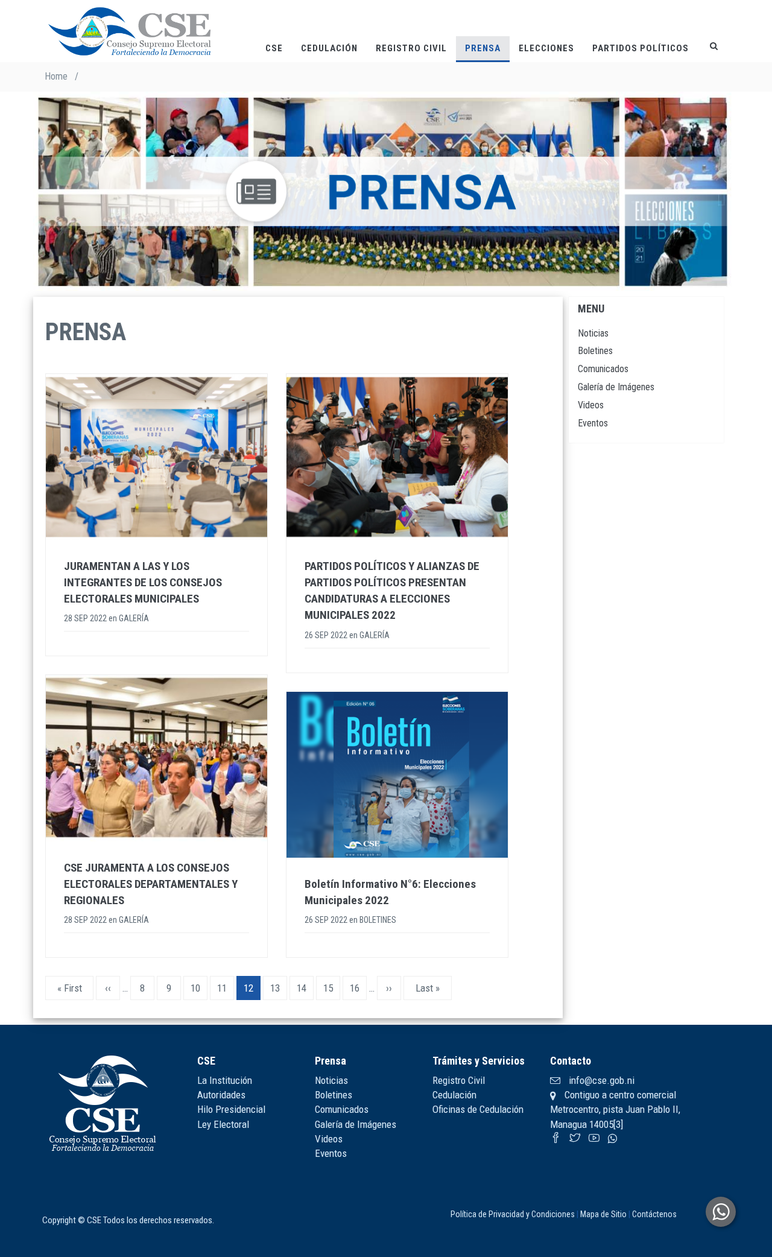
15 (331, 988)
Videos (591, 405)
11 (225, 988)
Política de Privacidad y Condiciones (513, 1214)
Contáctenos (654, 1214)
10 (199, 988)
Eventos (593, 423)
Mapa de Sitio (603, 1214)
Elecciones (546, 48)
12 (252, 991)
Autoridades (221, 1095)
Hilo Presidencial (231, 1109)
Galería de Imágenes (616, 387)
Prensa (483, 48)
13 (278, 988)
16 (358, 988)
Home (56, 76)
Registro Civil (411, 48)
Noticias (593, 333)
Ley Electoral (223, 1124)
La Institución (224, 1080)
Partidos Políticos (640, 48)
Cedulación (329, 48)
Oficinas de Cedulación (478, 1109)
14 (305, 988)
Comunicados (603, 369)
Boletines (595, 350)
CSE (274, 48)
